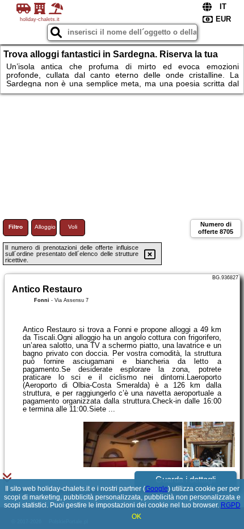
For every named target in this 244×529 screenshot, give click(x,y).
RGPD (231, 505)
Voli (72, 227)
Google (156, 489)
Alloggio (45, 227)
